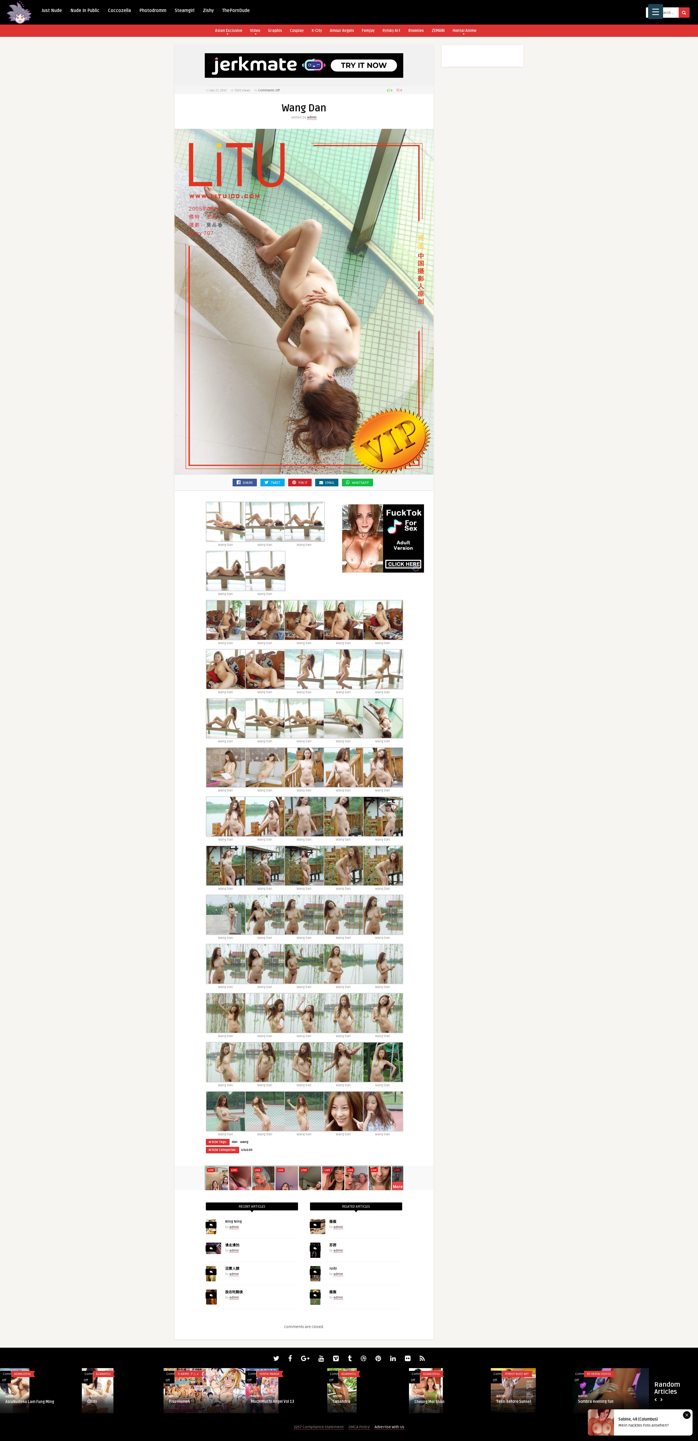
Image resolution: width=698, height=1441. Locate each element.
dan (234, 1142)
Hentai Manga (187, 1374)
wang (244, 1142)
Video (255, 30)
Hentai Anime (464, 30)
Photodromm (152, 10)
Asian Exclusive (228, 30)
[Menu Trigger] (655, 11)
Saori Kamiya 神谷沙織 (25, 1402)
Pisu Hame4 (506, 1401)
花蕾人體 (232, 1268)
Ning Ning (233, 1221)
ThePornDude (236, 10)
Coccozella (119, 10)
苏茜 (332, 1245)
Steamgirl (184, 10)
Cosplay (297, 30)
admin (312, 117)
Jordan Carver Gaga (105, 1401)
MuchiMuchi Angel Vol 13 (599, 1401)
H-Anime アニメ (515, 1374)
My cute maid (181, 1401)
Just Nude (52, 10)
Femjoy (368, 30)
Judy (333, 1268)
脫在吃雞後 (234, 1292)
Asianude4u (349, 1374)
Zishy (208, 10)
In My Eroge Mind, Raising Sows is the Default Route (283, 1404)
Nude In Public (85, 10)
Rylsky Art (391, 30)
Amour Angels (342, 30)
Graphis (275, 30)
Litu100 (246, 1150)
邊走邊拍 (232, 1245)
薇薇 (332, 1221)
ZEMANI (438, 30)
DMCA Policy (359, 1427)
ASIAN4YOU (430, 1374)
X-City (317, 30)
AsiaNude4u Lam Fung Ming (357, 1402)
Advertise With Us (389, 1427)
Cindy (419, 1401)
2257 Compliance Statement (319, 1427)
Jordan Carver (107, 1374)
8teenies (416, 30)
